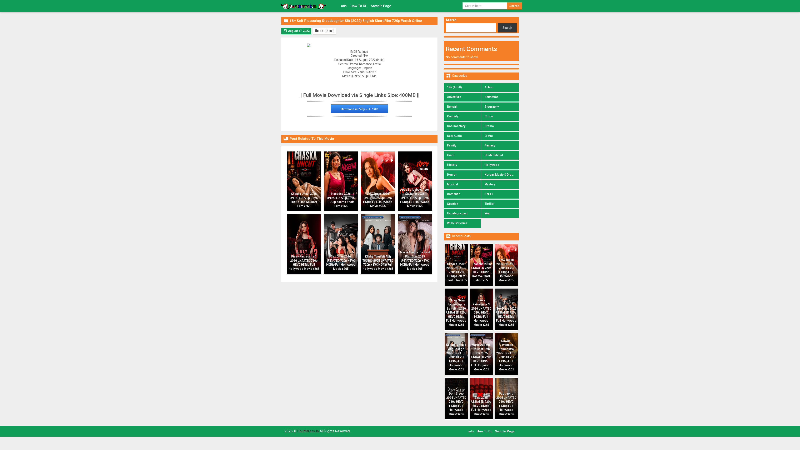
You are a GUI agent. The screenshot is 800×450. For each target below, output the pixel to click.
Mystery (490, 184)
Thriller (490, 203)
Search (451, 20)
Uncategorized (457, 213)
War (487, 213)
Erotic (489, 136)
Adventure (454, 97)
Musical (452, 184)
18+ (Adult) (454, 87)
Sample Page (381, 6)
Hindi (450, 155)
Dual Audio (454, 136)
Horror (452, 174)
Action (489, 87)
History (452, 164)
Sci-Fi (489, 194)
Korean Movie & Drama (500, 174)
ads (344, 6)
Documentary (456, 126)
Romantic (453, 194)
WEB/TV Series (457, 223)
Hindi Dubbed (494, 155)
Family (451, 145)
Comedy (453, 116)
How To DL (358, 6)
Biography (492, 106)
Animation (492, 97)
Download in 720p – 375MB (359, 108)
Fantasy (490, 145)
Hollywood (492, 164)
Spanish (452, 203)
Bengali (452, 106)
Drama (489, 126)
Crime (489, 116)
